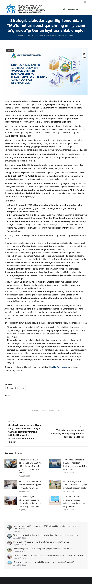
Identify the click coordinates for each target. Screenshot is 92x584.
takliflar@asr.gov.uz (58, 367)
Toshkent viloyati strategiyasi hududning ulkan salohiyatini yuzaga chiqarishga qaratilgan (30, 502)
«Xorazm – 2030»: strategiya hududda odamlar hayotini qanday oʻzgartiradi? (74, 502)
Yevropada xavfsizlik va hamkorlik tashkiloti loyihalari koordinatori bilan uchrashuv (75, 465)
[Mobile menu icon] (84, 9)
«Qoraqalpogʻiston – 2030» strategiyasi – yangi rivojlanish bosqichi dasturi (75, 484)
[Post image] (10, 463)
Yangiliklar (10, 50)
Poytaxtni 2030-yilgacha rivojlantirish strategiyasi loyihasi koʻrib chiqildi (30, 484)
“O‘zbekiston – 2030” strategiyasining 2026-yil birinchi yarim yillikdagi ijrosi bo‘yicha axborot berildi (30, 466)
